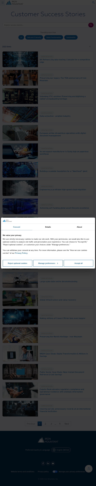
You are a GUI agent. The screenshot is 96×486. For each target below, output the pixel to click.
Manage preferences (46, 263)
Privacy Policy (21, 253)
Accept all (78, 263)
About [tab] (79, 227)
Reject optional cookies (17, 263)
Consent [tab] (16, 227)
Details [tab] (48, 227)
